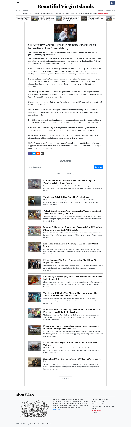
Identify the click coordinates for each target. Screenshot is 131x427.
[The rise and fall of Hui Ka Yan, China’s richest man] (34, 200)
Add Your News (103, 13)
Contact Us (33, 424)
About (39, 424)
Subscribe (98, 167)
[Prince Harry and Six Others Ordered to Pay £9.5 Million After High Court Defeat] (34, 264)
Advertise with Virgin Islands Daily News (84, 13)
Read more (56, 409)
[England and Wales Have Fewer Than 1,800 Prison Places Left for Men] (34, 362)
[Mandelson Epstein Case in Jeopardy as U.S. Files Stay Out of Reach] (34, 247)
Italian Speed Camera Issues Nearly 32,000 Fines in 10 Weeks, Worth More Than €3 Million (105, 19)
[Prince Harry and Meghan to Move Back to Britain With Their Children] (34, 346)
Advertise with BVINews (62, 13)
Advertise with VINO (46, 13)
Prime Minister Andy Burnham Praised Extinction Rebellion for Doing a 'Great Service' (31, 19)
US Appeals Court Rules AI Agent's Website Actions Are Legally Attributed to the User (56, 19)
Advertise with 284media (31, 13)
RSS (95, 413)
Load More (65, 378)
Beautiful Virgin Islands (66, 6)
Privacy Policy (46, 424)
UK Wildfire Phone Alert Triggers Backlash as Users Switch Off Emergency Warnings (81, 19)
